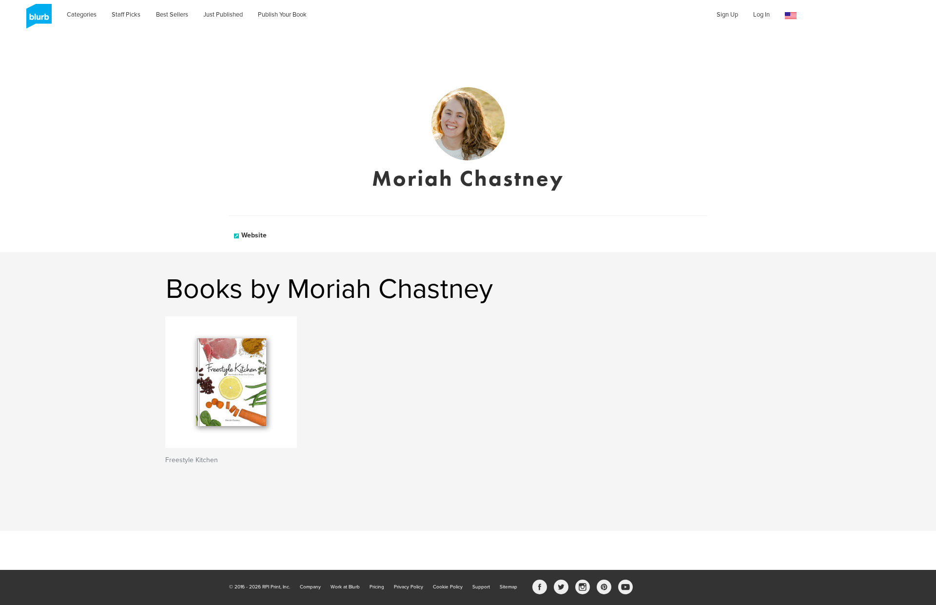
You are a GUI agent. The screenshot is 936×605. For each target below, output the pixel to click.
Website (254, 235)
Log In (761, 15)
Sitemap (508, 587)
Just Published (223, 15)
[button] (791, 16)
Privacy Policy (408, 587)
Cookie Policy (448, 587)
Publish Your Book (282, 15)
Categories (82, 15)
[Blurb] (36, 19)
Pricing (377, 587)
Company (310, 587)
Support (481, 587)
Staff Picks (126, 15)
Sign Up (727, 15)
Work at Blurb (345, 587)
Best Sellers (172, 15)
